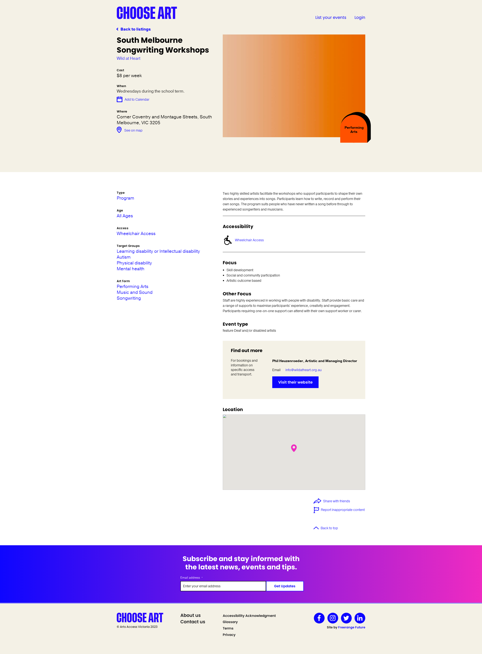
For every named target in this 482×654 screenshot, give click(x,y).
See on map (133, 130)
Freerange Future (351, 627)
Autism (124, 257)
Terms (228, 628)
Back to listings (135, 29)
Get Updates (284, 586)
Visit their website (295, 382)
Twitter (346, 618)
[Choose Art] (147, 12)
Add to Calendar (137, 99)
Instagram (332, 618)
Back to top (329, 528)
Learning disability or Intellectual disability (158, 251)
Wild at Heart (128, 58)
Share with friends (336, 501)
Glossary (230, 622)
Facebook (319, 618)
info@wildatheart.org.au (303, 370)
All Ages (125, 216)
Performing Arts (132, 286)
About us (190, 615)
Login (360, 17)
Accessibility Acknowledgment (249, 615)
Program (125, 198)
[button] (294, 448)
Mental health (130, 269)
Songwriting (129, 298)
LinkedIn (360, 618)
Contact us (192, 622)
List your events (330, 17)
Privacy (229, 634)
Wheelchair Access (249, 240)
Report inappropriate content (343, 510)
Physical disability (134, 263)
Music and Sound (135, 292)
